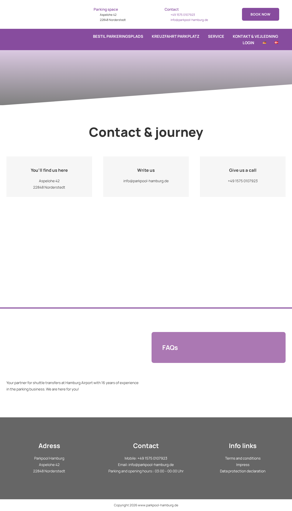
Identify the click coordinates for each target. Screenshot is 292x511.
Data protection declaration (242, 471)
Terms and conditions (243, 458)
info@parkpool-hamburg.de (189, 20)
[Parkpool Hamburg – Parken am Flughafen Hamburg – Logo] (33, 2)
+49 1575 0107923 (152, 458)
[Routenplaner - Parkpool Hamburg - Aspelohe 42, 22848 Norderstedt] (146, 265)
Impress (242, 464)
